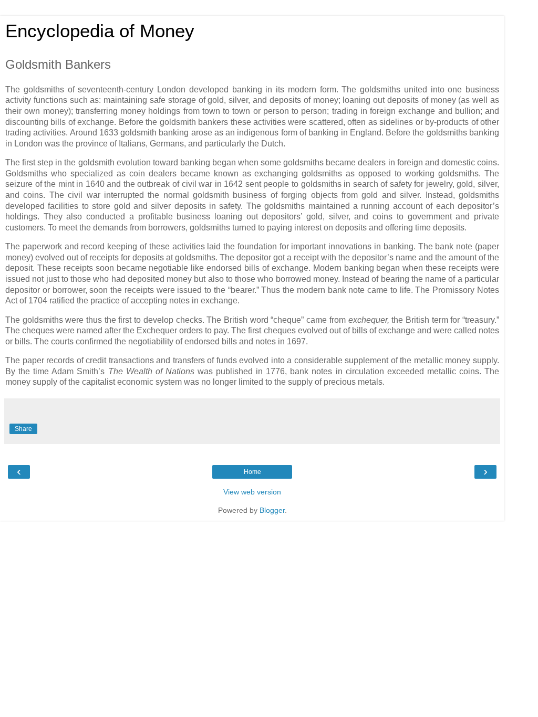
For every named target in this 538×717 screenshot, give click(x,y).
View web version (252, 492)
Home (252, 472)
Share (23, 429)
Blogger (272, 510)
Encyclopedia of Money (99, 31)
